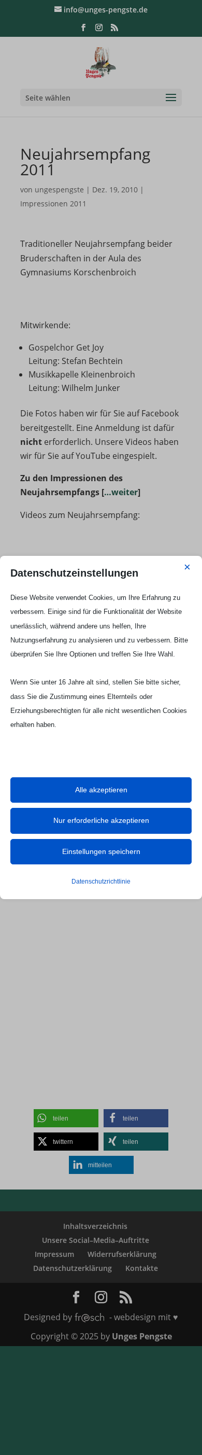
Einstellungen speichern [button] (101, 851)
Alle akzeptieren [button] (101, 790)
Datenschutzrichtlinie (101, 881)
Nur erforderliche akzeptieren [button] (101, 820)
